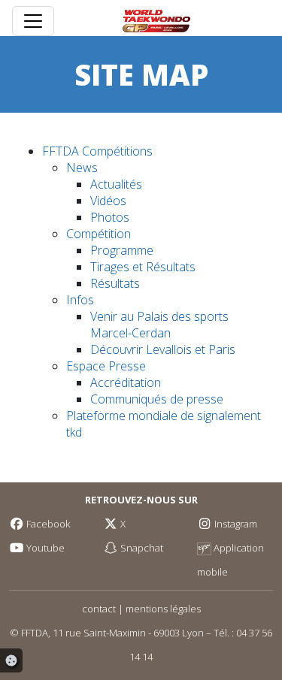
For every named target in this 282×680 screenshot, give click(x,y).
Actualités (116, 184)
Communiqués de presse (156, 399)
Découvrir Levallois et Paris (162, 349)
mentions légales (163, 608)
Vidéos (108, 200)
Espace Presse (106, 366)
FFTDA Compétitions (97, 151)
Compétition (98, 233)
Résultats (115, 283)
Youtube (44, 548)
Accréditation (125, 382)
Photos (109, 217)
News (82, 167)
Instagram (234, 523)
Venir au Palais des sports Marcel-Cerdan (159, 324)
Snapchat (140, 548)
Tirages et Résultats (143, 266)
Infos (80, 300)
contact (99, 608)
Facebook (47, 523)
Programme (121, 250)
